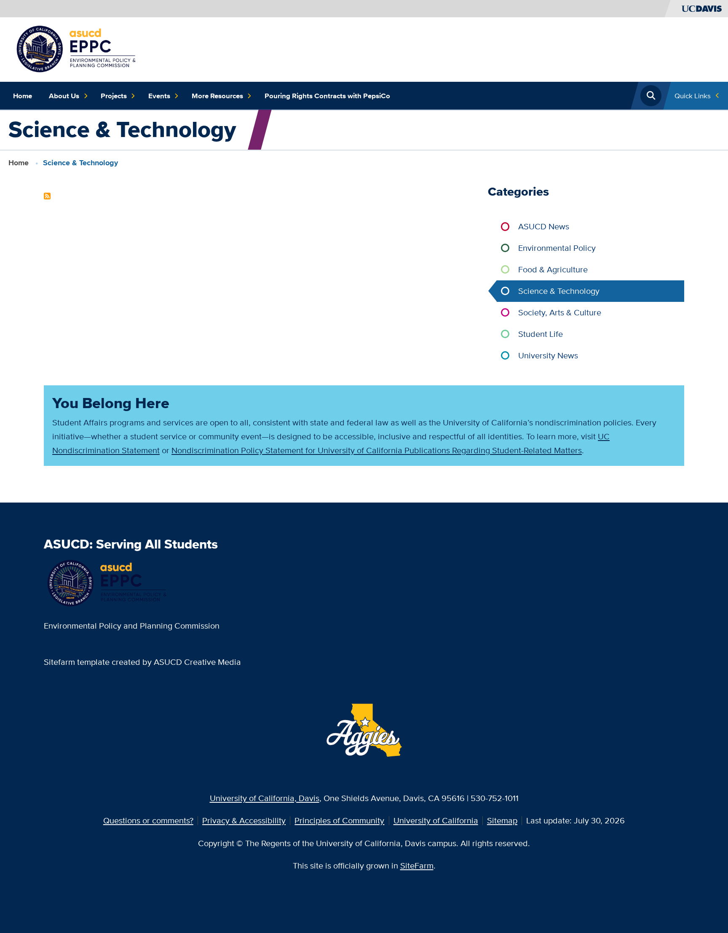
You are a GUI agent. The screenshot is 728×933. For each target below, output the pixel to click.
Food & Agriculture (553, 269)
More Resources (217, 95)
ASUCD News (543, 226)
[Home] (76, 48)
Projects (114, 95)
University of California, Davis (264, 798)
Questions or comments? (148, 820)
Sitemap (502, 820)
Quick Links (692, 95)
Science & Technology (559, 291)
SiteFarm (417, 865)
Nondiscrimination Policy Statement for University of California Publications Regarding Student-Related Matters (376, 450)
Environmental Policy (557, 248)
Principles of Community (339, 820)
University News (548, 355)
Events (159, 95)
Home (22, 95)
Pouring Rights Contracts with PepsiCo (327, 95)
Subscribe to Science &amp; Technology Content (47, 196)
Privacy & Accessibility (244, 820)
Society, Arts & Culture (559, 312)
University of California (435, 820)
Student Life (540, 334)
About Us (64, 95)
